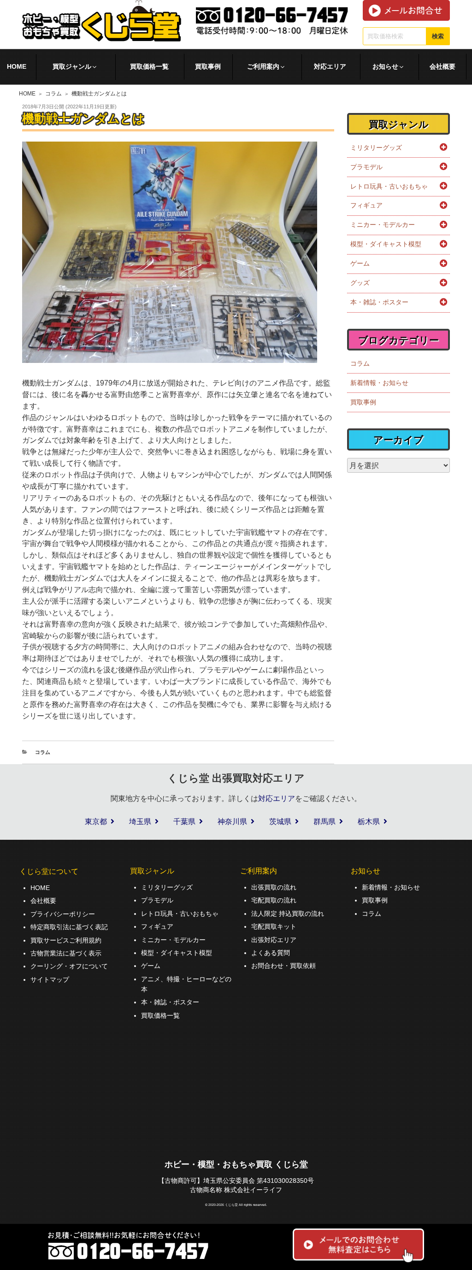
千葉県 (184, 821)
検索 (438, 36)
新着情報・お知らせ (379, 382)
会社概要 (442, 66)
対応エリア (330, 66)
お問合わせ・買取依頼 (283, 965)
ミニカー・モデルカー (382, 224)
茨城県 (280, 821)
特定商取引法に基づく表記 (69, 927)
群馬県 (324, 821)
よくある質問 (270, 952)
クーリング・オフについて (69, 966)
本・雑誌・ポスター (379, 302)
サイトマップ (49, 979)
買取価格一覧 (149, 66)
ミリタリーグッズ (376, 147)
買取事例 (208, 66)
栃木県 (369, 821)
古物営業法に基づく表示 (65, 953)
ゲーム (360, 263)
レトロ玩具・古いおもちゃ (389, 186)
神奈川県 (232, 821)
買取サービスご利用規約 (65, 940)
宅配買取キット (273, 926)
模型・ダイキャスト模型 (385, 244)
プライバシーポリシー (62, 914)
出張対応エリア (273, 940)
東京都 (96, 821)
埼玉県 (140, 821)
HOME (27, 93)
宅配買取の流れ (273, 900)
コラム (53, 93)
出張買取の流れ (273, 887)
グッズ (360, 282)
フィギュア (366, 205)
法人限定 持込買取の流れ (287, 913)
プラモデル (366, 167)
